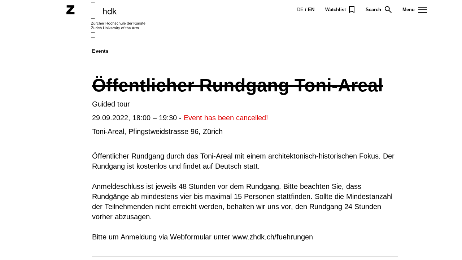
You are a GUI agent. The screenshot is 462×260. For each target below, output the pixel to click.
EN (311, 9)
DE (300, 9)
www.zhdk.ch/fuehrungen (272, 237)
